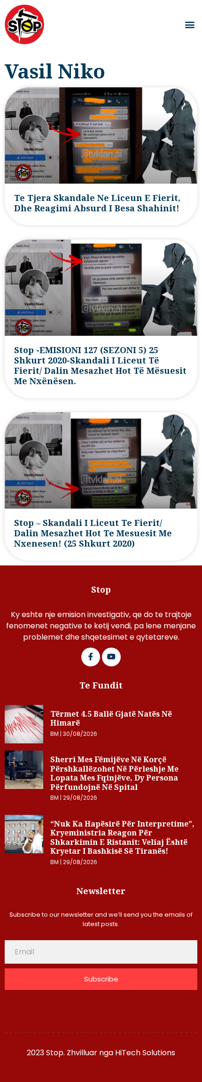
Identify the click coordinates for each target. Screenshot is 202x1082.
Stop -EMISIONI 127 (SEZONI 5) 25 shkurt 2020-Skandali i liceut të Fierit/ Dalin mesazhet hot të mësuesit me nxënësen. (100, 365)
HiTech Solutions (145, 1052)
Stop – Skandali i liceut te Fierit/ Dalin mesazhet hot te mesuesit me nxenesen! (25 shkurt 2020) (93, 533)
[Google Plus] (111, 657)
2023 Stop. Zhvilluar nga (71, 1052)
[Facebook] (90, 657)
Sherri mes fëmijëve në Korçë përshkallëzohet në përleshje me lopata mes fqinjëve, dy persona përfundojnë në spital (114, 773)
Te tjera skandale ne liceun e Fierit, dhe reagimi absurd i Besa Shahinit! (97, 203)
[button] (189, 24)
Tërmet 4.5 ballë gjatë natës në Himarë (111, 718)
